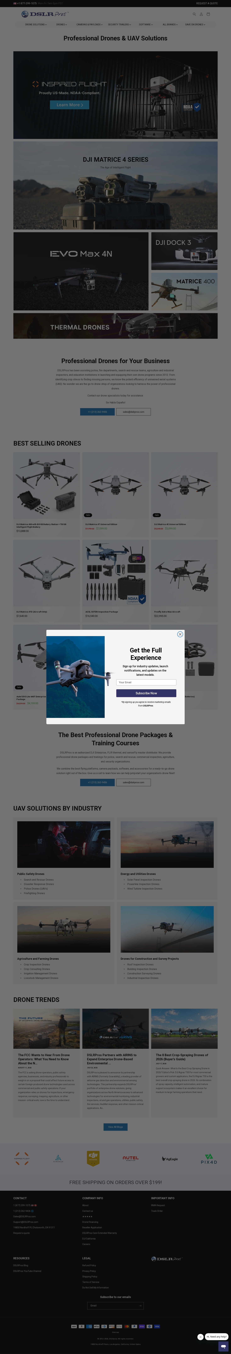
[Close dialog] (180, 634)
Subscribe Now (146, 693)
